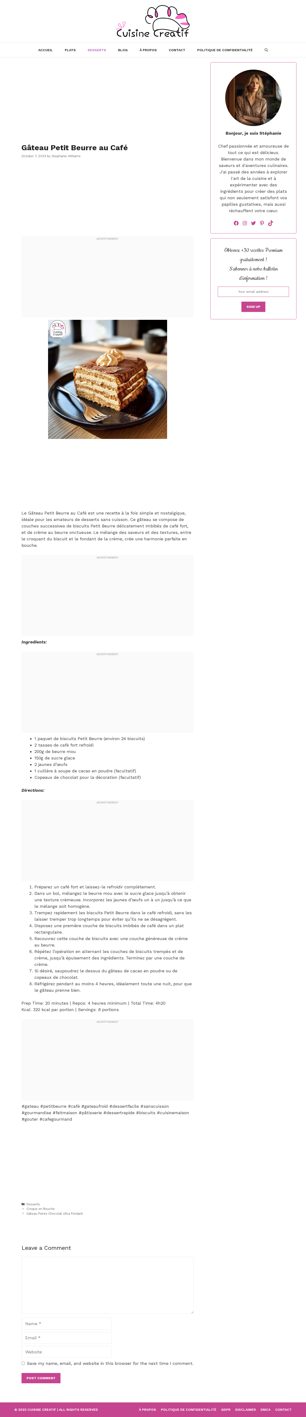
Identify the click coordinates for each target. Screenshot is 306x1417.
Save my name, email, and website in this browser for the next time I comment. (110, 1363)
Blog (123, 50)
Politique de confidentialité (225, 50)
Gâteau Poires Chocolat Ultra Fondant (55, 1213)
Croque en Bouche (41, 1209)
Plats (70, 50)
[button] (266, 50)
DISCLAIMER (245, 1409)
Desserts (97, 50)
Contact (283, 1409)
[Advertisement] (108, 95)
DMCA (265, 1409)
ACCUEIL (45, 50)
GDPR (225, 1409)
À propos (148, 50)
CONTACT (177, 50)
